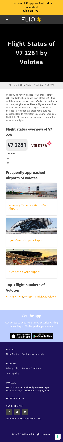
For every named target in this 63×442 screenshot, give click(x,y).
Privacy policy (13, 368)
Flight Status (26, 85)
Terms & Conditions (31, 368)
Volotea (39, 85)
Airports (40, 354)
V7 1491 (10, 296)
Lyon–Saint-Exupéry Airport (26, 240)
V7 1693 (19, 296)
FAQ (39, 418)
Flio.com (13, 85)
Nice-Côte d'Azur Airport (24, 272)
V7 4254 (28, 296)
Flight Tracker (12, 354)
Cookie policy (12, 373)
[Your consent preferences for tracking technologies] (58, 437)
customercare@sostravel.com (20, 418)
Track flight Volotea (45, 296)
